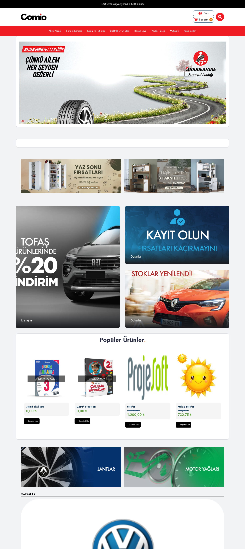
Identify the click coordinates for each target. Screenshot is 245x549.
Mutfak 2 (174, 31)
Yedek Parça (158, 31)
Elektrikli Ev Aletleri (120, 31)
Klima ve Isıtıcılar (96, 31)
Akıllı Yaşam (55, 31)
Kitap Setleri (190, 31)
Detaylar (27, 320)
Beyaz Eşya (140, 31)
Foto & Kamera (74, 31)
